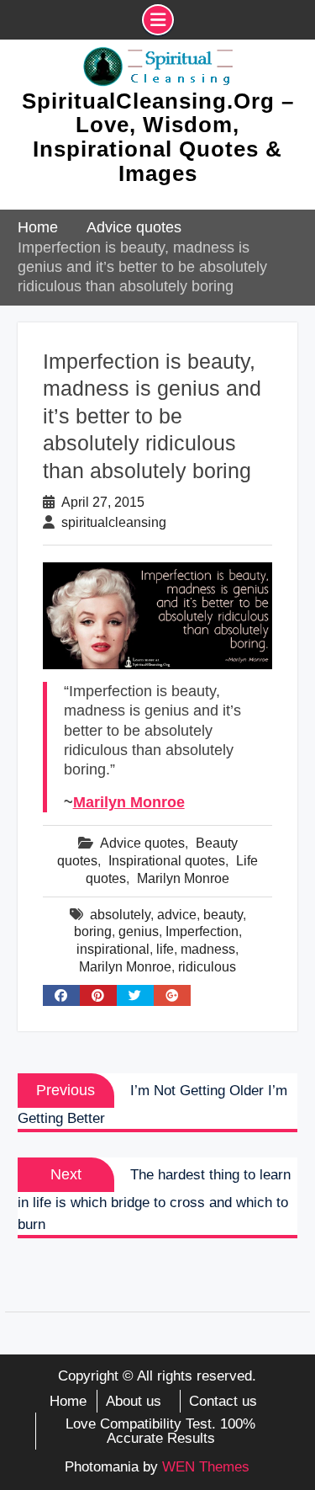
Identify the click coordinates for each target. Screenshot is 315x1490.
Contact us (223, 1401)
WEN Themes (205, 1467)
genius (138, 931)
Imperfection (202, 931)
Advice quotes (142, 843)
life (165, 949)
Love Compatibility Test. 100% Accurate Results (160, 1431)
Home (68, 1401)
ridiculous (207, 967)
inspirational (113, 949)
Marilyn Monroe (129, 802)
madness (208, 949)
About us (133, 1401)
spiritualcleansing (113, 522)
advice (177, 914)
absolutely (120, 914)
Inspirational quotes (166, 861)
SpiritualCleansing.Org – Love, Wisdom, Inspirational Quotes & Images (158, 137)
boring (93, 931)
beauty (223, 914)
